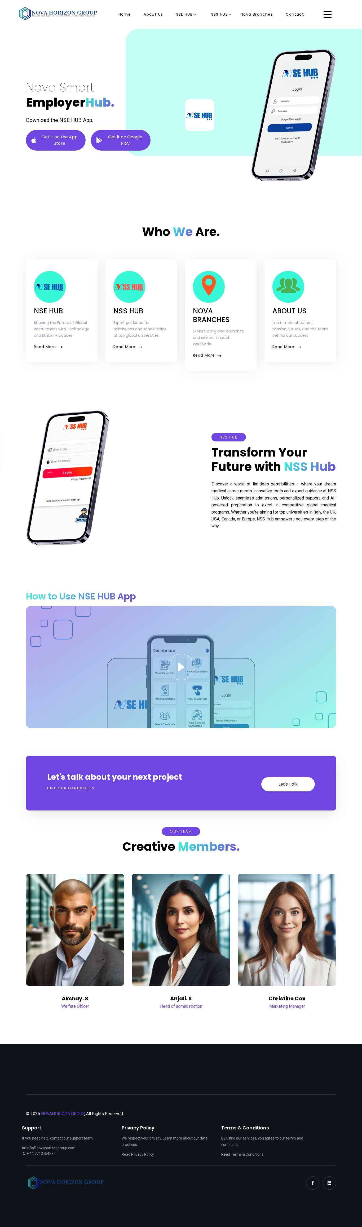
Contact (295, 14)
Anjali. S (181, 998)
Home (124, 14)
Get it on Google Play (125, 140)
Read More (45, 346)
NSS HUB (219, 14)
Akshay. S (75, 998)
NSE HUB (184, 14)
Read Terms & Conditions (242, 1154)
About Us (153, 14)
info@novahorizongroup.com (51, 1148)
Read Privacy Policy (138, 1154)
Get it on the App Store (60, 140)
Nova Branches (257, 14)
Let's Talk (288, 784)
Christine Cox (287, 998)
